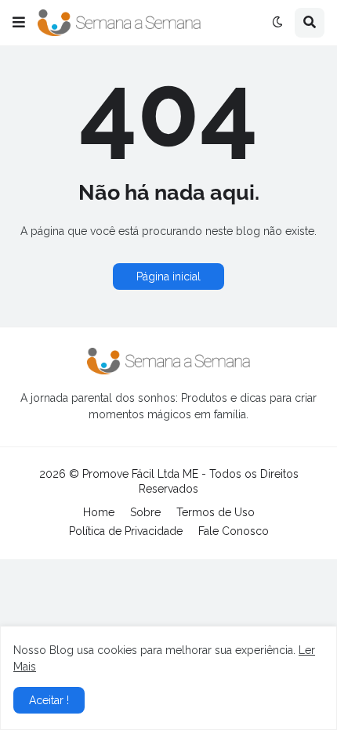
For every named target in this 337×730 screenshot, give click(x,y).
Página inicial (168, 276)
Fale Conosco (233, 531)
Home (98, 512)
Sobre (145, 512)
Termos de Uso (215, 512)
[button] (19, 22)
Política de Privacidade (126, 531)
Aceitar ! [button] (49, 700)
